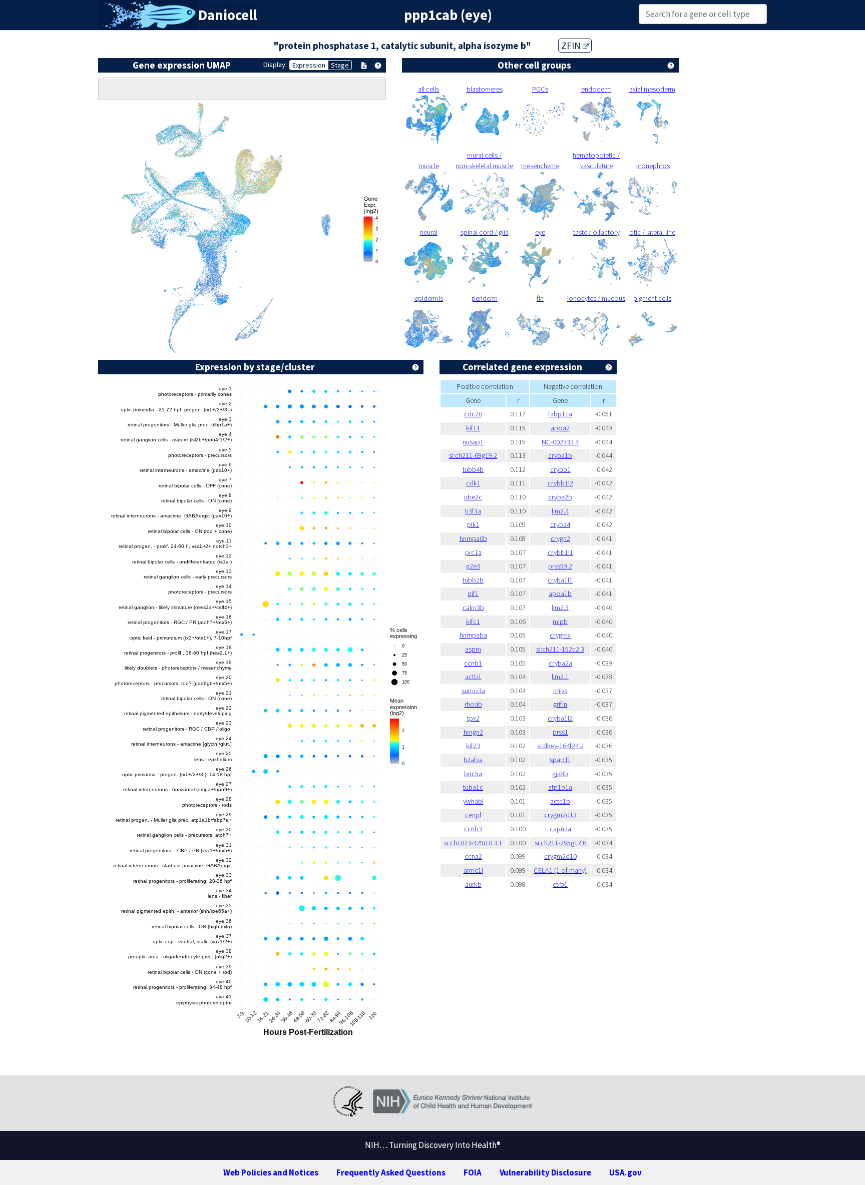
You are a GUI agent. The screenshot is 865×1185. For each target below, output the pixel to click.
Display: (275, 64)
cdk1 (473, 482)
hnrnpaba (473, 635)
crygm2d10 (560, 856)
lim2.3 (560, 607)
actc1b (560, 801)
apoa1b (560, 593)
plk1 (473, 524)
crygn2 (560, 538)
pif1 (473, 593)
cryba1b (560, 455)
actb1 (473, 676)
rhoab (473, 704)
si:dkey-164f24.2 (560, 745)
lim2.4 (560, 510)
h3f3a (473, 510)
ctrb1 (560, 884)
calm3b (473, 607)
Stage (340, 65)
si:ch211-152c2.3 (560, 649)
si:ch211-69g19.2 (473, 455)
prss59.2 (560, 565)
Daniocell (227, 15)
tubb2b (473, 579)
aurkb (473, 884)
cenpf (473, 814)
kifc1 (473, 621)
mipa (560, 690)
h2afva (473, 759)
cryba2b (560, 496)
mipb (560, 621)
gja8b (560, 773)
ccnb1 (473, 663)
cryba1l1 (560, 579)
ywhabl (473, 801)
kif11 (473, 427)
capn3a (560, 828)
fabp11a (560, 413)
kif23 (473, 745)
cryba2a (560, 663)
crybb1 (560, 469)
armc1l (473, 870)
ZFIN (572, 46)
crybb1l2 (560, 482)
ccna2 (473, 856)
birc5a (473, 773)
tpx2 (473, 718)
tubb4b (473, 469)
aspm (473, 649)
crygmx (560, 635)
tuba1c (473, 787)
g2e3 (473, 565)
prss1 (560, 732)
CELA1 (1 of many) (560, 870)
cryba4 (560, 524)
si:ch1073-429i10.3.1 (473, 842)
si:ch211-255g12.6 (560, 842)
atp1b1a (560, 787)
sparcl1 (560, 759)
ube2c (473, 496)
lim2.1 (560, 676)
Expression (308, 65)
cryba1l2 (560, 718)
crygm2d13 (560, 814)
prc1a (473, 552)
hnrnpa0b (473, 538)
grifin (560, 704)
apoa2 (560, 427)
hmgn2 (473, 732)
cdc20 (473, 413)
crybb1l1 (560, 552)
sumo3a (473, 690)
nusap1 (473, 441)
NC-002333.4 (560, 441)
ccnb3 (473, 828)
